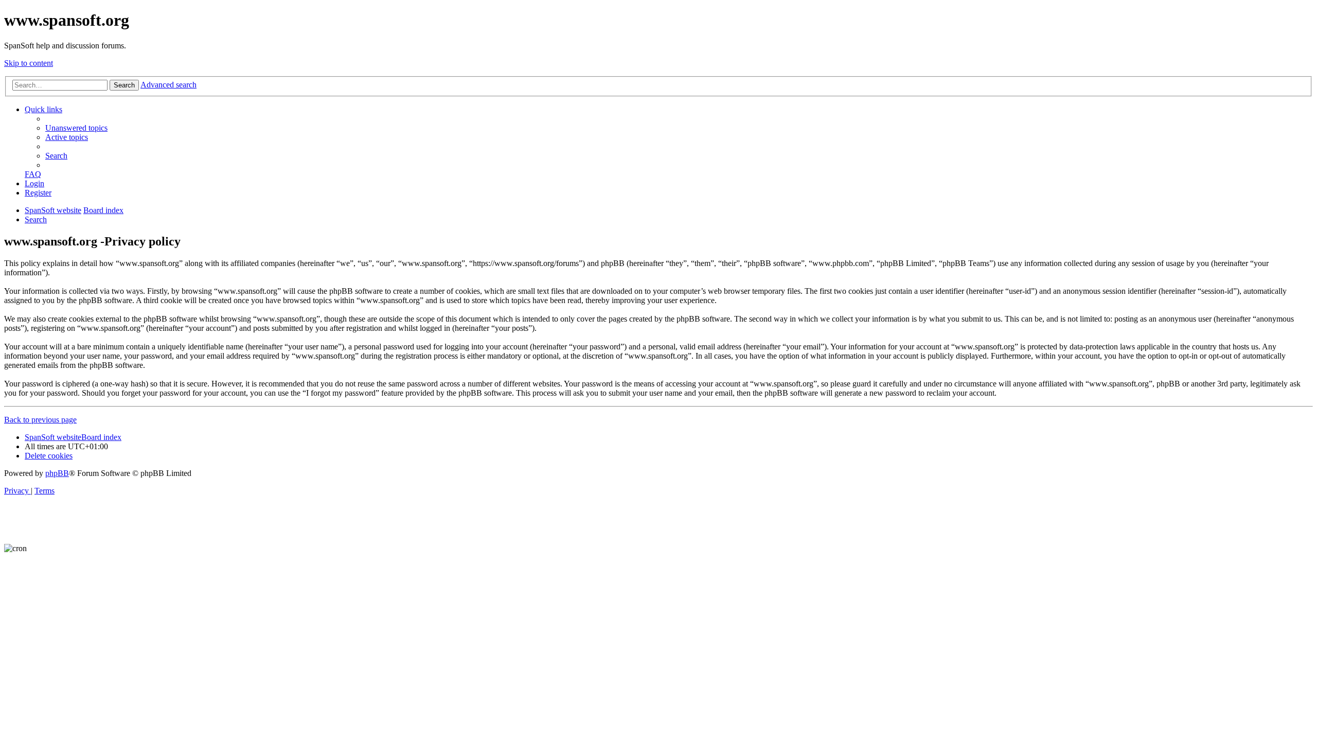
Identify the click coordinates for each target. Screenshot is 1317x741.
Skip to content (28, 63)
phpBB (57, 473)
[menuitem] (76, 127)
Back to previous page (40, 419)
